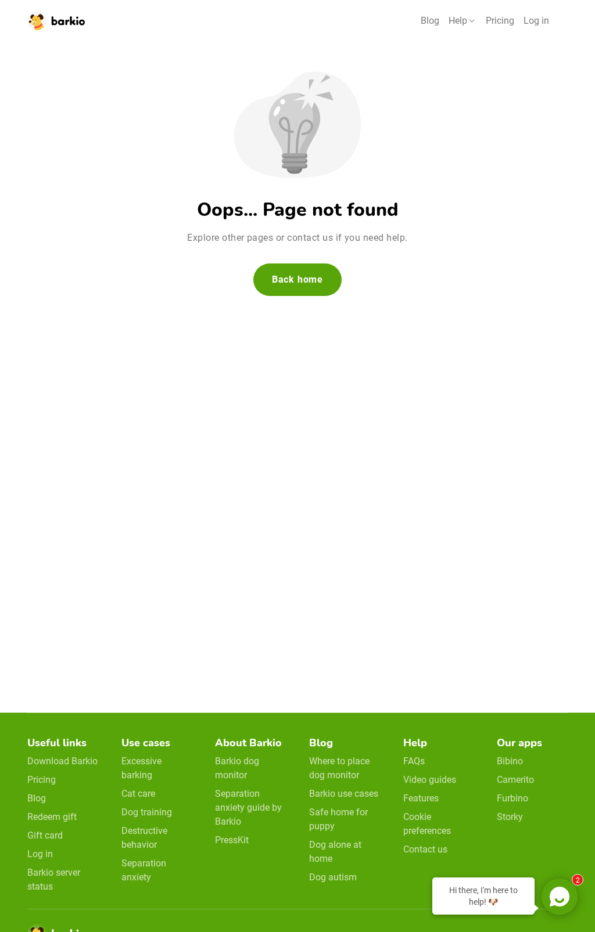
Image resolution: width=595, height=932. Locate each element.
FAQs (414, 761)
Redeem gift (52, 816)
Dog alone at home (335, 851)
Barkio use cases (343, 793)
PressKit (232, 840)
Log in (536, 20)
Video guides (429, 779)
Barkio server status (53, 879)
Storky (510, 816)
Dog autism (333, 877)
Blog (430, 20)
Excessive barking (141, 768)
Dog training (146, 812)
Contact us (425, 849)
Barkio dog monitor (237, 768)
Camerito (515, 779)
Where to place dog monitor (339, 768)
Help (458, 20)
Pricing (500, 20)
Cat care (138, 793)
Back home (297, 279)
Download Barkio (62, 761)
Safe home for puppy (338, 819)
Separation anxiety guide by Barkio (248, 807)
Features (421, 798)
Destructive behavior (144, 837)
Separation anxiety (143, 870)
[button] (462, 21)
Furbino (512, 798)
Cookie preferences (427, 823)
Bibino (510, 761)
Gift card (45, 835)
